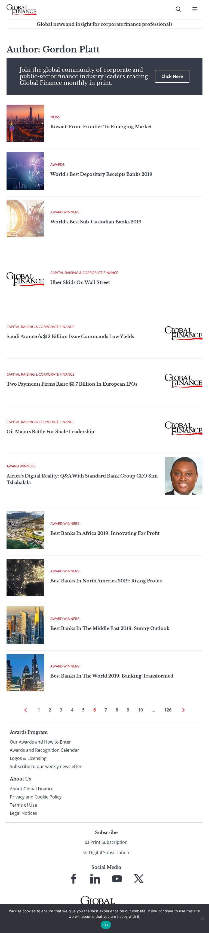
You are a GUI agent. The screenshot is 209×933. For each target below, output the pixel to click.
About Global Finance (32, 789)
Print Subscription (109, 842)
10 (140, 710)
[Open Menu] (195, 9)
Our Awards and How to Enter (40, 742)
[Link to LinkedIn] (95, 879)
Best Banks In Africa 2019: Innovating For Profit (104, 533)
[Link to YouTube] (117, 879)
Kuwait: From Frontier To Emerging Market (101, 126)
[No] (202, 918)
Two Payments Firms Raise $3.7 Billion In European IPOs (72, 384)
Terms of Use (23, 805)
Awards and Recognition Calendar (44, 750)
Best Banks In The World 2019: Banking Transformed (111, 676)
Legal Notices (23, 813)
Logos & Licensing (28, 758)
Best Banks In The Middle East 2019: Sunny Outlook (110, 628)
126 (167, 710)
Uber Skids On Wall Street (80, 282)
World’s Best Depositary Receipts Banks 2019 (101, 174)
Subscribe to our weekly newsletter (46, 766)
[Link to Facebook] (73, 879)
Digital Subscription (109, 853)
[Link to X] (139, 879)
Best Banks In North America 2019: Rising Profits (106, 580)
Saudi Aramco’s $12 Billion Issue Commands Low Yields (70, 336)
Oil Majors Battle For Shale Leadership (50, 431)
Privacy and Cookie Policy (36, 797)
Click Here (172, 76)
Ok (105, 925)
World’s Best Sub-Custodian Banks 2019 (96, 221)
